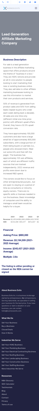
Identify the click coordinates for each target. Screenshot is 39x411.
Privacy (5, 401)
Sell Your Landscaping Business (15, 358)
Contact (5, 398)
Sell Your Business (9, 323)
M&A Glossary (7, 380)
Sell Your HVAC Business (12, 345)
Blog (3, 391)
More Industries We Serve (12, 369)
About (4, 394)
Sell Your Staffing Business (13, 365)
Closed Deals (7, 329)
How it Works (7, 333)
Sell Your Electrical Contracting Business (19, 351)
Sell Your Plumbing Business (14, 348)
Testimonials (7, 387)
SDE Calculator (8, 384)
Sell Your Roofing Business (13, 355)
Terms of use (7, 404)
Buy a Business (8, 326)
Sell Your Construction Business (15, 362)
